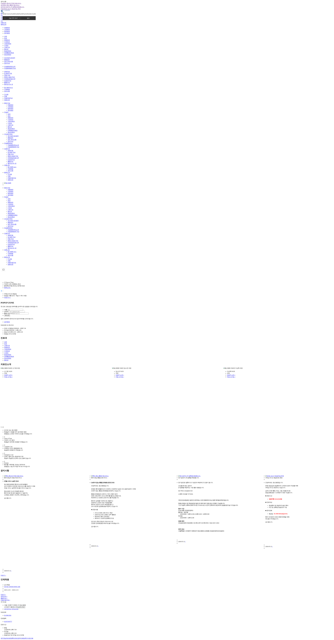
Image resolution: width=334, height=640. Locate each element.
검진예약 (7, 33)
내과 (5, 36)
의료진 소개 (8, 375)
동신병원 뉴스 (8, 87)
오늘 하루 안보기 (13, 18)
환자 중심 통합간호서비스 (10, 5)
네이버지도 (7, 609)
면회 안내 (7, 75)
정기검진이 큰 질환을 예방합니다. (12, 7)
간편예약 (7, 29)
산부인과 (7, 47)
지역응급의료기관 (9, 79)
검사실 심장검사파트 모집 (12, 586)
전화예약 (7, 27)
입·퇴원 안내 (8, 73)
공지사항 (7, 91)
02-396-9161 (7, 615)
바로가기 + (7, 297)
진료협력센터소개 (9, 66)
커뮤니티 (3, 22)
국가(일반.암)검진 (9, 58)
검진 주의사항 (8, 61)
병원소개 (3, 24)
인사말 (6, 94)
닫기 (28, 18)
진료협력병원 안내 (10, 68)
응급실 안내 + (8, 276)
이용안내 (7, 149)
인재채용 (7, 89)
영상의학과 (7, 54)
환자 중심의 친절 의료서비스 (11, 3)
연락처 (6, 311)
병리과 (6, 49)
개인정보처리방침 (6, 638)
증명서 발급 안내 (9, 77)
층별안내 (7, 82)
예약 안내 (7, 103)
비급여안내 (7, 80)
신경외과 (7, 42)
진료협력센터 (8, 143)
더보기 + (3, 575)
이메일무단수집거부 (27, 638)
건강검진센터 (8, 134)
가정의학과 (7, 43)
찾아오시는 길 (8, 84)
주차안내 (4, 596)
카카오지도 (14, 609)
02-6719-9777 (8, 621)
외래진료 (7, 71)
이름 (5, 309)
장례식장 (7, 100)
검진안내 (7, 63)
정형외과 (7, 40)
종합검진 (7, 59)
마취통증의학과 (9, 53)
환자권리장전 (16, 638)
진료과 (6, 112)
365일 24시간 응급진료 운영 (11, 9)
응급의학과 (7, 51)
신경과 (6, 45)
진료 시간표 (8, 377)
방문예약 (7, 31)
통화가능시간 (8, 313)
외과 (5, 38)
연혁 (5, 96)
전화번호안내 (8, 98)
